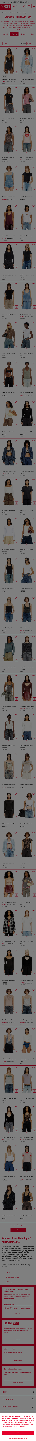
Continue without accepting (18, 1438)
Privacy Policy (8, 1426)
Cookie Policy (20, 1426)
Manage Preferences (22, 1424)
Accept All (18, 1433)
